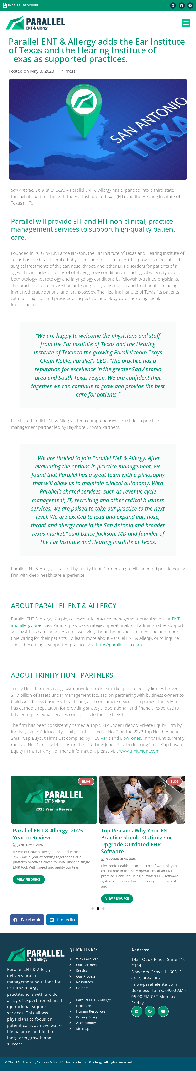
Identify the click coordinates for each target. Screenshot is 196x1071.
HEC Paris (100, 738)
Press (70, 71)
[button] (186, 23)
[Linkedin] (173, 5)
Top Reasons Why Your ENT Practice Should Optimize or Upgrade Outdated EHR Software (136, 841)
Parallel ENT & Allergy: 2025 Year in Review (48, 834)
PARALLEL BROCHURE (23, 5)
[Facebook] (182, 5)
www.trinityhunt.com (139, 751)
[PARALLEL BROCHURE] (4, 5)
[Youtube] (190, 5)
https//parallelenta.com (119, 644)
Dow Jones (130, 738)
